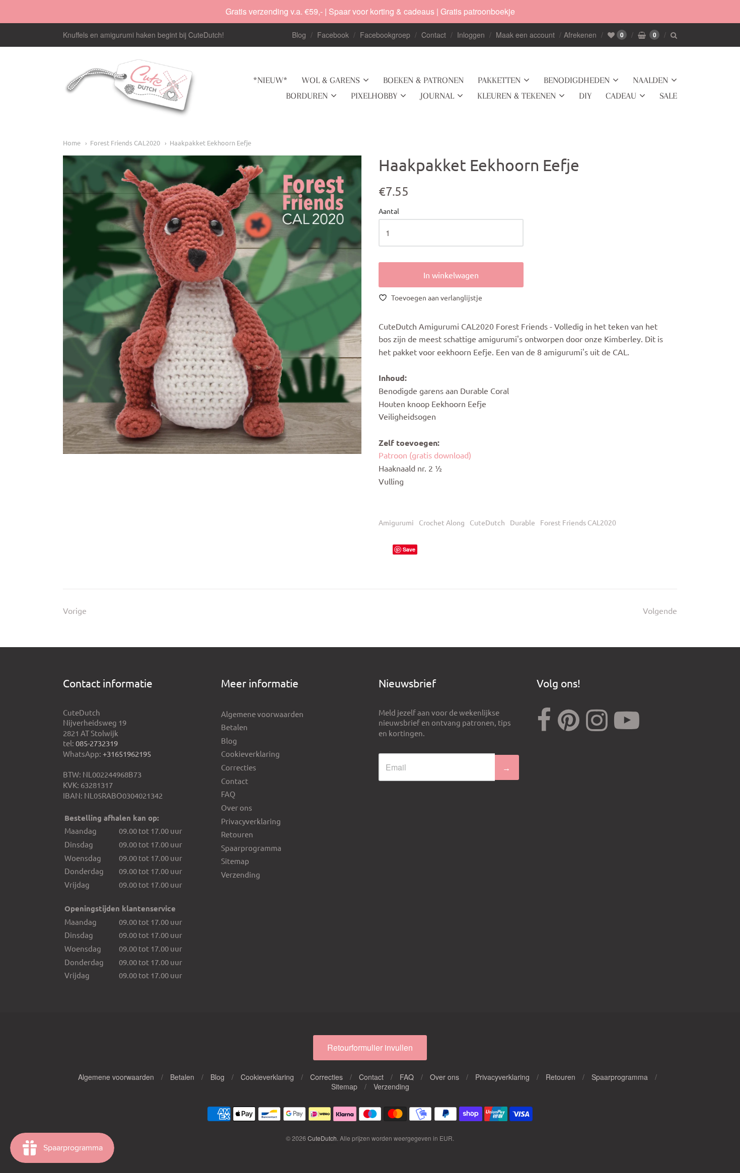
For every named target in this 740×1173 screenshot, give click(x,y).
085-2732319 (97, 743)
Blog (299, 35)
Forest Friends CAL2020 (125, 142)
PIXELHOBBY (374, 96)
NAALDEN (650, 80)
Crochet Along (442, 522)
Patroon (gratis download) (425, 455)
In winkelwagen (451, 275)
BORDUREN (307, 96)
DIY (585, 96)
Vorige (75, 610)
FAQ (228, 794)
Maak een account (525, 35)
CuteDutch (487, 522)
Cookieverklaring (250, 753)
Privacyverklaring (251, 821)
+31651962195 (127, 753)
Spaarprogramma (251, 847)
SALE (668, 96)
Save (409, 549)
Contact (433, 35)
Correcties (238, 767)
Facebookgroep (385, 35)
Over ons (236, 807)
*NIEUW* (270, 80)
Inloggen (471, 35)
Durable (522, 522)
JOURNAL (437, 96)
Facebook (333, 35)
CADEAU (621, 96)
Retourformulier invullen (370, 1047)
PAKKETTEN (499, 80)
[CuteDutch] (131, 88)
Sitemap (235, 861)
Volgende (660, 610)
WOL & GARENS (331, 80)
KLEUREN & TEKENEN (516, 96)
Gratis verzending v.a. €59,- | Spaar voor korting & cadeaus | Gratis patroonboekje (370, 11)
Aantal (389, 211)
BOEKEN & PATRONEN (423, 80)
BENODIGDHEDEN (577, 80)
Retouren (237, 834)
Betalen (234, 727)
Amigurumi (396, 522)
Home (72, 142)
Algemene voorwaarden (262, 714)
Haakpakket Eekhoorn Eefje (210, 142)
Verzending (240, 874)
